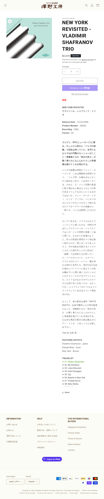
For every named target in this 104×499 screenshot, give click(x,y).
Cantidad (65, 67)
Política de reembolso (90, 490)
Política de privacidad (27, 493)
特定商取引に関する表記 (47, 436)
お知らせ (10, 430)
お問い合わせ (12, 424)
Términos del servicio (45, 493)
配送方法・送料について (47, 430)
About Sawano (74, 444)
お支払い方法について (46, 424)
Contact (71, 450)
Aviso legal (74, 493)
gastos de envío (88, 60)
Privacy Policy (74, 433)
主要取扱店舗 (12, 442)
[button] (5, 5)
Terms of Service (75, 439)
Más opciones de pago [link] (80, 94)
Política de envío (61, 493)
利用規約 (41, 447)
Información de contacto (89, 493)
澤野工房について (13, 436)
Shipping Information (77, 427)
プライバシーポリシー (46, 442)
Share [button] (67, 392)
